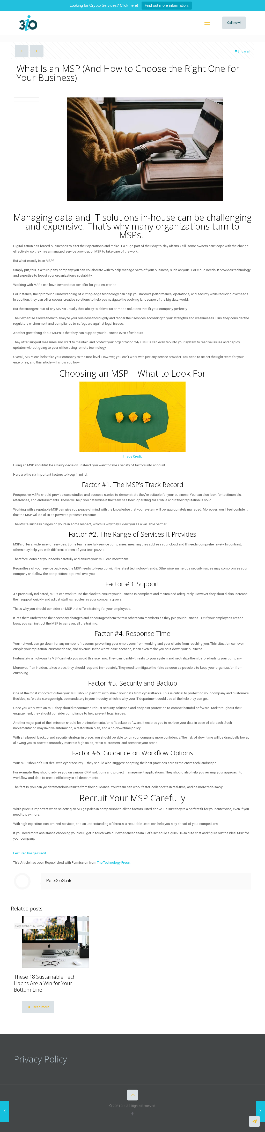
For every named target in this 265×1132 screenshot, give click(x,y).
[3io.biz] (28, 22)
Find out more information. (167, 5)
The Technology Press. (113, 862)
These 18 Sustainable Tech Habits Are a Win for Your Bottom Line (45, 983)
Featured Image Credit (29, 853)
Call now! (234, 23)
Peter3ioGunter (60, 880)
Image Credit (132, 456)
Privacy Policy (40, 1059)
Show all (244, 51)
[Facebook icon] (133, 1113)
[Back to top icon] (132, 1095)
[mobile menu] (207, 22)
